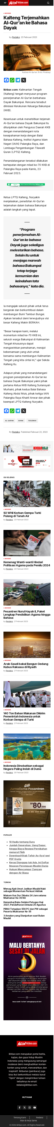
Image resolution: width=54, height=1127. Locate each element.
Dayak (20, 420)
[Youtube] (34, 1107)
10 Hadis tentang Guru (22, 841)
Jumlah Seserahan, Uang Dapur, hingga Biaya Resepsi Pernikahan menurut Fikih (28, 849)
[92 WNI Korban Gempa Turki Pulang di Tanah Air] (27, 494)
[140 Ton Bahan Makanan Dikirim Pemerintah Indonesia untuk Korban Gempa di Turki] (27, 694)
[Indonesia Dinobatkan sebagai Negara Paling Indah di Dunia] (27, 747)
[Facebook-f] (19, 1107)
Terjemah (32, 420)
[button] (5, 3)
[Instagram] (29, 1107)
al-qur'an (9, 420)
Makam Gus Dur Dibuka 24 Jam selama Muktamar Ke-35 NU (24, 896)
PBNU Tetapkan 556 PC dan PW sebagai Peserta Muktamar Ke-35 (25, 910)
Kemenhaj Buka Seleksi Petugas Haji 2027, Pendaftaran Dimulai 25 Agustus (24, 903)
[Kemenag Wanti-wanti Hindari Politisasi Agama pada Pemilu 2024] (27, 543)
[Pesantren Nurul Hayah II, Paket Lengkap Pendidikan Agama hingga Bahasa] (27, 592)
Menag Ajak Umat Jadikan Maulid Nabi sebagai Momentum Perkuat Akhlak (24, 890)
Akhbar (7, 13)
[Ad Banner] (27, 185)
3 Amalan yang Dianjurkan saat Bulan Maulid (24, 917)
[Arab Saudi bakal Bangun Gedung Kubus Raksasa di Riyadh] (27, 645)
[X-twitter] (24, 1107)
